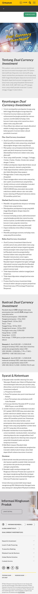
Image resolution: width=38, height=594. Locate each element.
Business (29, 524)
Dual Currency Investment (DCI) (12, 532)
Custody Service (7, 561)
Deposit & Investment (9, 541)
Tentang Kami (6, 575)
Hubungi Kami (19, 575)
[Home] (3, 524)
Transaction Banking (9, 549)
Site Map (4, 577)
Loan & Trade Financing (9, 545)
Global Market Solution (9, 528)
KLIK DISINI (21, 592)
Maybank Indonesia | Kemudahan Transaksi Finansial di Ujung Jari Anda (15, 524)
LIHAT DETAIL (7, 511)
